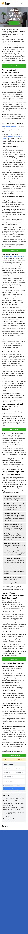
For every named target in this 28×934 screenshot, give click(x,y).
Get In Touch (14, 23)
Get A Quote (14, 429)
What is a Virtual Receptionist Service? (13, 798)
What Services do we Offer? (10, 801)
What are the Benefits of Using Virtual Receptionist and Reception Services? (13, 808)
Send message (14, 789)
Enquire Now (14, 250)
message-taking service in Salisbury (14, 257)
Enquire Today (14, 659)
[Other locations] (20, 3)
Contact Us (14, 66)
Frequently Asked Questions (11, 819)
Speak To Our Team (14, 755)
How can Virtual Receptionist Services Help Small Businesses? (13, 813)
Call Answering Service (9, 126)
